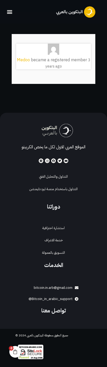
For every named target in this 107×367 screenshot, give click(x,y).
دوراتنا (53, 207)
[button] (9, 12)
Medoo (23, 60)
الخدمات (53, 265)
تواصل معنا (53, 310)
